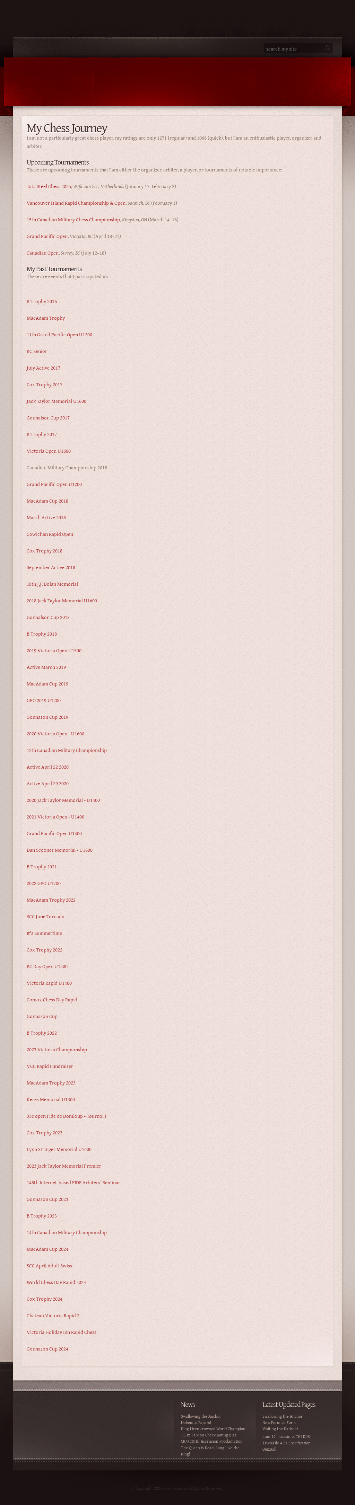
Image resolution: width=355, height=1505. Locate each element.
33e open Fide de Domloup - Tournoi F (67, 1115)
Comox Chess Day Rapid (52, 999)
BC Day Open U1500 (47, 966)
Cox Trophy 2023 (44, 1132)
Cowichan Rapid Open (50, 534)
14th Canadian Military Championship (67, 1232)
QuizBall (269, 1449)
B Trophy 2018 (42, 633)
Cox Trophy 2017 (44, 384)
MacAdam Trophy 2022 (51, 899)
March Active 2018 (46, 517)
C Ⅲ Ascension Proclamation (212, 1441)
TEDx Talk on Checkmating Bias (208, 1435)
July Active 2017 (43, 367)
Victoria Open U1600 (49, 450)
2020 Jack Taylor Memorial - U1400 (63, 800)
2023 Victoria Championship (57, 1049)
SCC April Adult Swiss (49, 1265)
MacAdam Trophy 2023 (51, 1082)
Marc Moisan (134, 81)
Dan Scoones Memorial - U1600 (60, 849)
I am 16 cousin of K (286, 1436)
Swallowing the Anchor (201, 1416)
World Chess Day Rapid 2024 (56, 1282)
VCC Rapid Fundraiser (50, 1066)
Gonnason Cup (42, 1016)
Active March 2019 (46, 667)
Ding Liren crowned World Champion (213, 1429)
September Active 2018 (51, 567)
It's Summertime (44, 933)
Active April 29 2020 (48, 783)
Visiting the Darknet (280, 1429)
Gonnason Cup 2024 (47, 1348)
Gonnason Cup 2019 (47, 716)
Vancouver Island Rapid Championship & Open (76, 202)
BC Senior (37, 351)
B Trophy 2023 (42, 1215)
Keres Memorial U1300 (51, 1099)
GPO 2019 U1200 (44, 700)
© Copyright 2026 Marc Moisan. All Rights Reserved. (177, 1488)
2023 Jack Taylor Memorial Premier (64, 1165)
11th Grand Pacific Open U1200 (59, 334)
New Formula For (279, 1422)
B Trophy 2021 (42, 866)
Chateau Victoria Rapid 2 (53, 1315)
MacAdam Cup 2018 (47, 500)
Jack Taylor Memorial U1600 (56, 401)
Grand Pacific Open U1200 (54, 484)
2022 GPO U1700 (44, 883)
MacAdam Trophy (46, 317)
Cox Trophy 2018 (44, 550)
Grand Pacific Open (47, 236)
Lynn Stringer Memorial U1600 (59, 1149)
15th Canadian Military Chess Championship (73, 219)
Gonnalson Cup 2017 (48, 417)
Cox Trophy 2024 (44, 1298)
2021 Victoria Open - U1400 (55, 816)
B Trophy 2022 (42, 1032)
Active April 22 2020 (48, 766)
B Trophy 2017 (42, 434)
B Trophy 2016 (42, 301)
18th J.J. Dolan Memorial (52, 583)
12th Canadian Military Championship (67, 750)
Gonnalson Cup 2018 (48, 617)
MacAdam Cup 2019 (47, 683)
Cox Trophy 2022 (44, 949)
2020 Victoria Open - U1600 (55, 733)
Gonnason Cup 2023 (47, 1199)
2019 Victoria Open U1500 (54, 650)
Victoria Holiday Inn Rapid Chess (61, 1332)
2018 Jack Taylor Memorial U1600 (62, 600)
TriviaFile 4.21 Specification (286, 1443)
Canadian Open (43, 252)
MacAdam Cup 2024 (47, 1248)
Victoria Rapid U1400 (49, 982)
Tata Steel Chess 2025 (49, 186)
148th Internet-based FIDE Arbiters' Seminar (73, 1182)
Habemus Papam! (196, 1422)
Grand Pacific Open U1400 (54, 833)
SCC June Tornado (45, 916)
